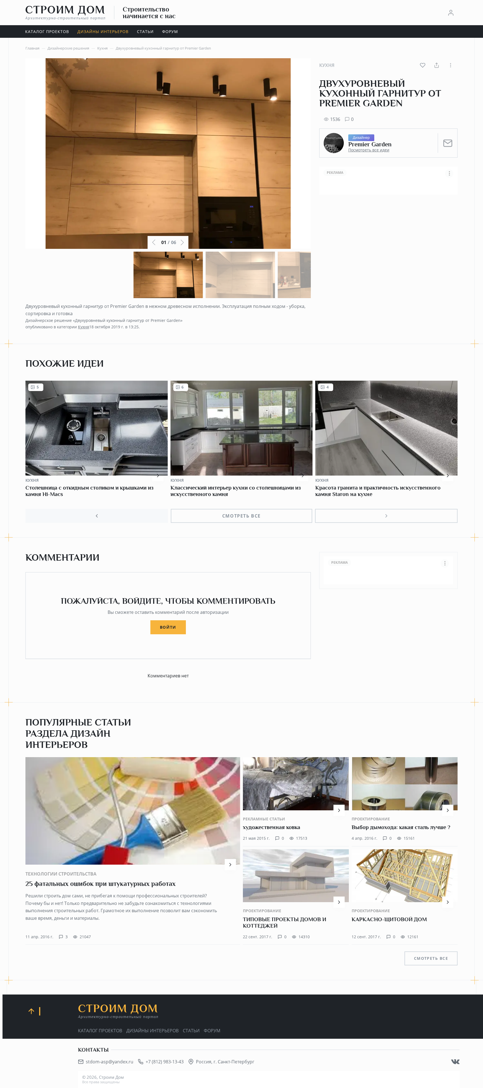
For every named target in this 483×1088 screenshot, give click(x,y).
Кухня (327, 65)
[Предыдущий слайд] (96, 516)
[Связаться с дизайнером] (448, 143)
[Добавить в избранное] (423, 65)
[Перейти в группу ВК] (455, 1061)
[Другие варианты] (451, 65)
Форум (212, 1031)
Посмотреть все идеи (368, 150)
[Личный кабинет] (451, 13)
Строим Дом (65, 12)
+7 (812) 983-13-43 (165, 1062)
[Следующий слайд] (386, 516)
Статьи (191, 1031)
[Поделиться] (437, 65)
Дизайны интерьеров (152, 1031)
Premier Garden (370, 144)
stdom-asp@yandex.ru (109, 1062)
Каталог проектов (100, 1031)
